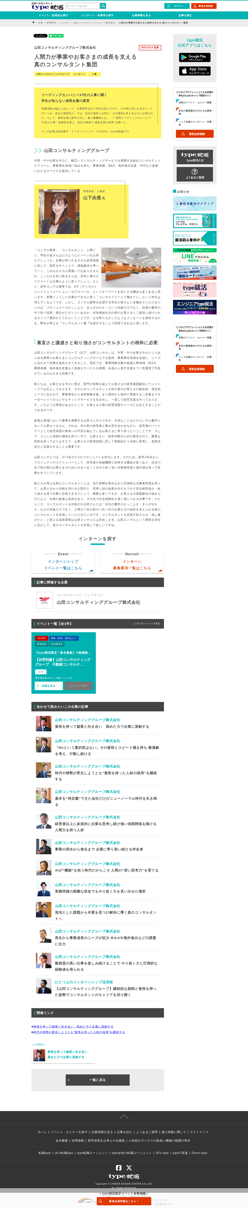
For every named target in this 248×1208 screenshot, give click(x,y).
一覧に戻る (98, 1080)
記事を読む (185, 15)
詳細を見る (49, 685)
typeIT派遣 (180, 1152)
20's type (162, 1152)
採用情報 (78, 1140)
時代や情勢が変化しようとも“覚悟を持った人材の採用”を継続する (79, 1032)
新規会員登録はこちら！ (124, 1201)
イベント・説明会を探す (53, 15)
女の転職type (64, 1152)
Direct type (200, 1152)
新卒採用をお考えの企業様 (106, 1140)
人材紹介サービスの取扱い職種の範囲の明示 (159, 1140)
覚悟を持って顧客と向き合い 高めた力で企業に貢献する (73, 1026)
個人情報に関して (174, 1132)
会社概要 (62, 1140)
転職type (45, 1152)
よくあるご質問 (147, 1132)
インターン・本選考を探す (97, 15)
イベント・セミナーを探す (69, 1132)
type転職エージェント (92, 1152)
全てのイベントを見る (148, 623)
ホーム (42, 1132)
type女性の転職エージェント (132, 1152)
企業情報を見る (141, 15)
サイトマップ (199, 1132)
